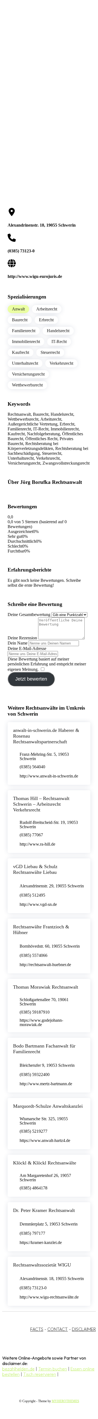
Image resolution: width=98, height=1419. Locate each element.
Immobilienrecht (26, 341)
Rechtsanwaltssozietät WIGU (42, 1265)
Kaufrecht (20, 352)
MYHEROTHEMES (65, 1401)
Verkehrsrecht (61, 363)
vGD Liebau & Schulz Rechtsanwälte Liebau (35, 869)
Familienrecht (23, 330)
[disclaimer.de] (43, 49)
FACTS (36, 1329)
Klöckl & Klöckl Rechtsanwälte (44, 1163)
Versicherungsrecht (28, 374)
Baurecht (19, 320)
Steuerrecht (50, 352)
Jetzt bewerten (31, 679)
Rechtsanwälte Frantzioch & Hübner (41, 929)
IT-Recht (59, 341)
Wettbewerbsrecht (27, 385)
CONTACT (57, 1329)
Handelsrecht (58, 330)
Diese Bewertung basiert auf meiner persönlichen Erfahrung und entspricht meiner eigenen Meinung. (47, 664)
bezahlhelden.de (18, 1369)
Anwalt (18, 309)
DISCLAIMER (84, 1329)
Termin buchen (52, 1369)
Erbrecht (46, 320)
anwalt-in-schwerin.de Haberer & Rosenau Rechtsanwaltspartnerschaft (46, 736)
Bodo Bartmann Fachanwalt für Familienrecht (44, 1048)
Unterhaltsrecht (25, 363)
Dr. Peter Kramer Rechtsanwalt (44, 1210)
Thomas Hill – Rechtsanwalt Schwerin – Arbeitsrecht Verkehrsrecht (41, 804)
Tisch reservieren (39, 1374)
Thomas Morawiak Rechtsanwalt (45, 987)
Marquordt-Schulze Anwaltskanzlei (48, 1106)
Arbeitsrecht (46, 309)
